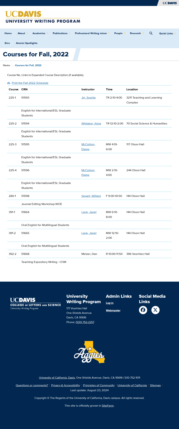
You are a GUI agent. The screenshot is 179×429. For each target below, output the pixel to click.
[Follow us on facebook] (143, 310)
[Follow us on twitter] (155, 310)
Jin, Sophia (88, 97)
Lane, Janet (88, 212)
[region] (89, 177)
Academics (39, 33)
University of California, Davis (57, 377)
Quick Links (166, 33)
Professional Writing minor (91, 33)
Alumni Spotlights (26, 43)
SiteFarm (108, 405)
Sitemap (155, 385)
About (21, 33)
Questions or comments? (32, 385)
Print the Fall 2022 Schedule (30, 83)
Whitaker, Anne (91, 123)
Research (135, 33)
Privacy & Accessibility (65, 385)
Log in (109, 303)
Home (8, 33)
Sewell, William (91, 196)
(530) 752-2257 (85, 322)
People (118, 33)
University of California (132, 385)
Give (7, 43)
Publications (60, 33)
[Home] (43, 17)
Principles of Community (98, 385)
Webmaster (113, 310)
